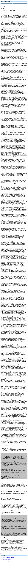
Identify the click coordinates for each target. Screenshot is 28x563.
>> (4, 6)
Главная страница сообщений (8, 557)
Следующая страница (7, 559)
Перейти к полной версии (6, 561)
